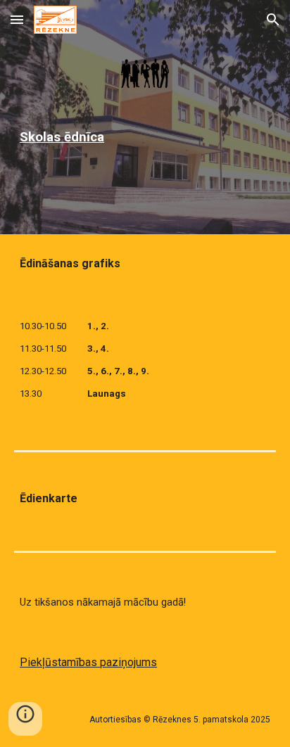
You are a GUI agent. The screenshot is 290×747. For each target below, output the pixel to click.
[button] (17, 19)
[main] (145, 137)
